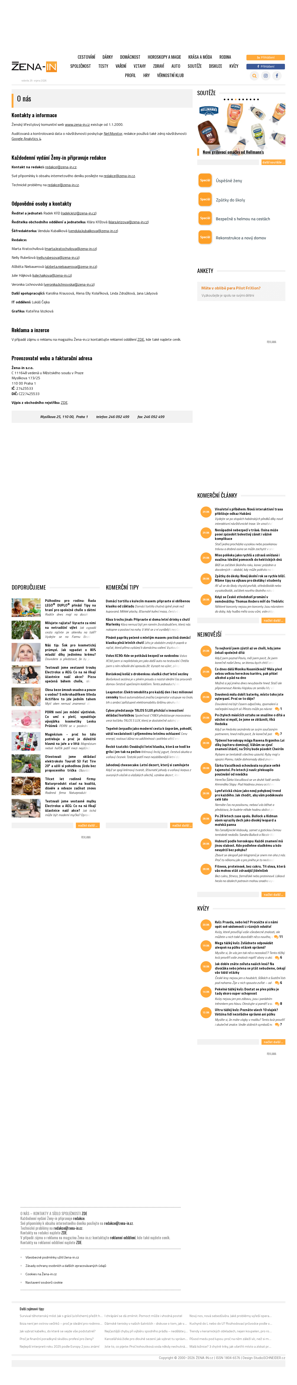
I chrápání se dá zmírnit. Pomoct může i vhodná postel (143, 1315)
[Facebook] (277, 76)
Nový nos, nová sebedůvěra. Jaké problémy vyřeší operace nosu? (231, 1315)
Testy (103, 66)
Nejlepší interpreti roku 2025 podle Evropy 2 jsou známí (59, 1346)
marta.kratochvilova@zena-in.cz (70, 248)
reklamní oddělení (123, 1237)
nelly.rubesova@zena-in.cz (58, 257)
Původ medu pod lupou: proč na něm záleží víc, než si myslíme (231, 1338)
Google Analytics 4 (26, 138)
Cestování (86, 57)
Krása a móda (200, 57)
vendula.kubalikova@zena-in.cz (93, 231)
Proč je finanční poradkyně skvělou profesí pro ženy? (57, 1338)
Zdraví (158, 66)
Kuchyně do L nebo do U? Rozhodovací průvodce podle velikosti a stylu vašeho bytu (231, 1323)
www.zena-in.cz (77, 124)
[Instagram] (266, 76)
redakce (78, 1218)
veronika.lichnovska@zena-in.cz (69, 284)
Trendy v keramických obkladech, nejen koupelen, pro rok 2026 (231, 1331)
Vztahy (140, 66)
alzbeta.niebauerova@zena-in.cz (71, 266)
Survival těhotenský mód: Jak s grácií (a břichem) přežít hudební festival (61, 1315)
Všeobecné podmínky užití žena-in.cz (52, 1257)
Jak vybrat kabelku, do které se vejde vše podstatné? (58, 1331)
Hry (146, 75)
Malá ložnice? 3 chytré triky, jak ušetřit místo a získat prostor (231, 1346)
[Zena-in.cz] (37, 66)
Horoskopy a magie (164, 57)
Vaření (121, 66)
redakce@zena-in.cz (61, 167)
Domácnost (130, 57)
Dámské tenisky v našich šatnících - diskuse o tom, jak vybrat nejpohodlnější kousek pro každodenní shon (146, 1323)
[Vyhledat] (254, 76)
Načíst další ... (87, 825)
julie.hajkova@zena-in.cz (52, 275)
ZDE (140, 339)
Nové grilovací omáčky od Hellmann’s (233, 152)
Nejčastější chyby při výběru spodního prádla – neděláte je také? (146, 1331)
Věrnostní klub (170, 75)
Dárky (108, 57)
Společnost (80, 66)
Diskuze (215, 66)
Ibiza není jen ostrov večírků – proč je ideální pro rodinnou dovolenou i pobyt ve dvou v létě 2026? (61, 1323)
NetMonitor (113, 133)
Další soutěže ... (273, 162)
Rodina (225, 57)
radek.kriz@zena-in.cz (79, 213)
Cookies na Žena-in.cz (41, 1274)
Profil (130, 75)
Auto (175, 66)
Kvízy (233, 66)
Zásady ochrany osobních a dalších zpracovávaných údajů (66, 1265)
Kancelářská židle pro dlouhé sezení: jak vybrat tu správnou (146, 1338)
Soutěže (195, 66)
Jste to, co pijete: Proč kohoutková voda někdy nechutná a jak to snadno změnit (146, 1346)
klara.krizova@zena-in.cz (128, 222)
